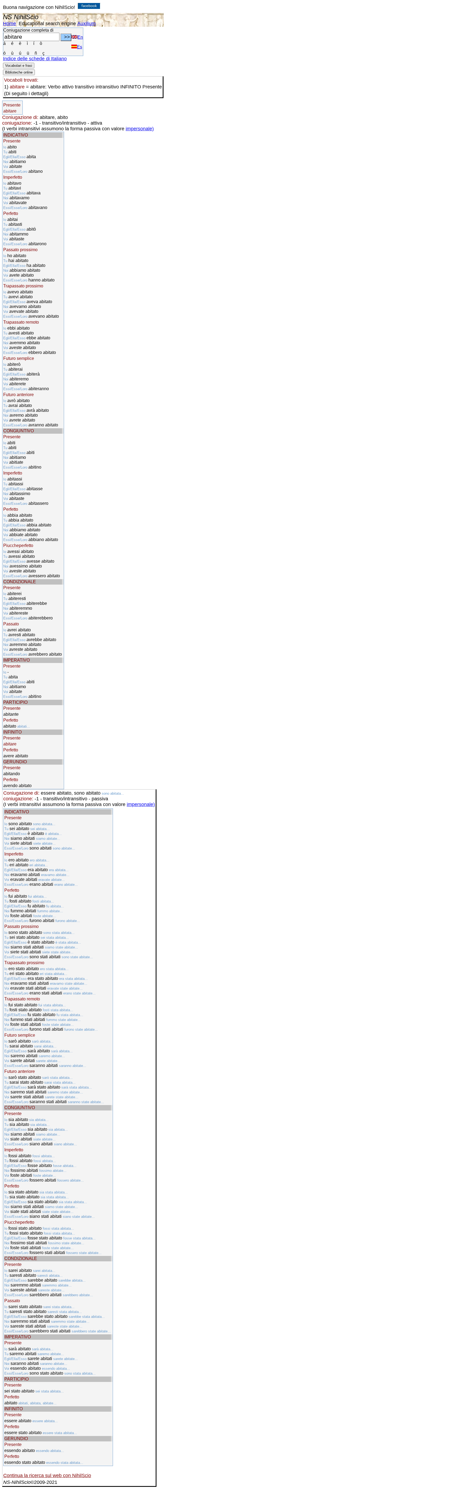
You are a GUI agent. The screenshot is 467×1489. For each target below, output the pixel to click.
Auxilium (86, 23)
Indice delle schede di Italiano (35, 58)
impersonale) (140, 128)
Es (79, 47)
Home (9, 23)
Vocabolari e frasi (18, 66)
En (80, 37)
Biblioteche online (19, 72)
